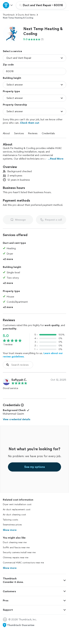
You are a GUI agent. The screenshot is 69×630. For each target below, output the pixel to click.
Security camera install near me (19, 552)
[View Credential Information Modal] (22, 405)
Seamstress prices (12, 524)
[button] (12, 34)
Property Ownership (15, 104)
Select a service (12, 51)
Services (19, 133)
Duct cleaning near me (15, 542)
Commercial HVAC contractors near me (23, 562)
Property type (11, 91)
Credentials (48, 133)
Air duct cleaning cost (14, 514)
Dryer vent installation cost (17, 504)
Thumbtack (9, 15)
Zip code (8, 64)
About (6, 133)
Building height (12, 78)
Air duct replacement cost (16, 509)
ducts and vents (26, 15)
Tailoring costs (10, 519)
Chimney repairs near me (15, 557)
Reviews (33, 133)
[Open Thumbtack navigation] (8, 5)
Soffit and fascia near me (16, 547)
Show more (9, 530)
